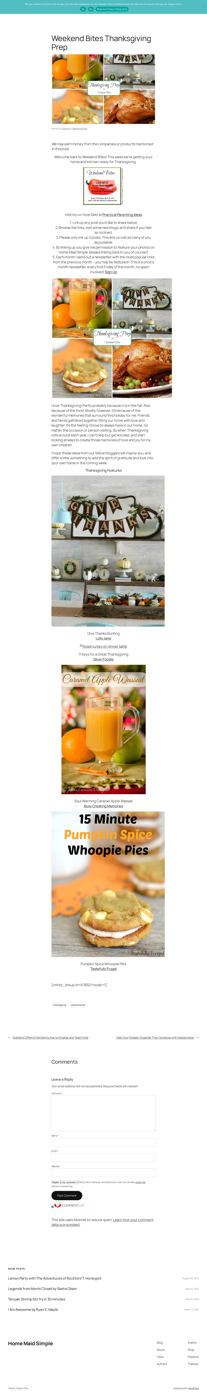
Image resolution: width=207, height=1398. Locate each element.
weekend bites (78, 1004)
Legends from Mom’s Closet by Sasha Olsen (42, 1289)
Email (54, 1150)
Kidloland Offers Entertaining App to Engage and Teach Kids (50, 1037)
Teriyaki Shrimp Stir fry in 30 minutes (36, 1299)
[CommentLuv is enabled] (69, 1207)
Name (55, 1135)
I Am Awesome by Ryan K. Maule (33, 1309)
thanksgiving (59, 1004)
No (91, 9)
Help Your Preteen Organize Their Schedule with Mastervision (155, 1037)
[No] (203, 7)
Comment (57, 1093)
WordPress (193, 1388)
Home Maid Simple (30, 1343)
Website (55, 1166)
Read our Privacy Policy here (112, 9)
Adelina (66, 128)
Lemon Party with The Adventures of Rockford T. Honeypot (55, 1278)
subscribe (140, 1182)
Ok (83, 9)
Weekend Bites (79, 128)
